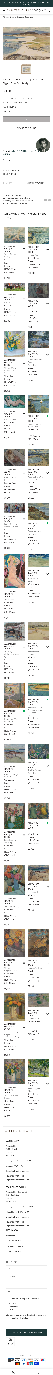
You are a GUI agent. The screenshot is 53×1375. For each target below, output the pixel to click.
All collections (8, 17)
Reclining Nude (10, 419)
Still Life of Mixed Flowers (11, 1097)
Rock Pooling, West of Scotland (35, 478)
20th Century (14, 1309)
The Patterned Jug (11, 906)
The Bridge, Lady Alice (34, 1090)
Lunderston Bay (34, 892)
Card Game (32, 308)
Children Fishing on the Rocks (11, 775)
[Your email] (26, 1291)
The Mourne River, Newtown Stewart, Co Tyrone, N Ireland (35, 711)
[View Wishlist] (45, 10)
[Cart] (48, 10)
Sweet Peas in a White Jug (10, 841)
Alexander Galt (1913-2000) (24, 79)
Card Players (33, 830)
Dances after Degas (35, 968)
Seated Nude (9, 599)
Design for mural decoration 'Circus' (11, 525)
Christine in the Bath (10, 479)
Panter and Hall (29, 1356)
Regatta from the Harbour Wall (34, 425)
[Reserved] (47, 416)
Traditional (13, 1306)
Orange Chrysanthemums (11, 969)
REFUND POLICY (13, 1240)
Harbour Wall (33, 254)
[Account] (36, 12)
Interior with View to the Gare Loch (11, 720)
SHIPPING (10, 1235)
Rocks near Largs (34, 531)
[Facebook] (45, 200)
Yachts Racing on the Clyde (10, 255)
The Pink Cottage (34, 770)
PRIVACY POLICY (13, 1251)
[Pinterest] (49, 200)
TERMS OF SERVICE (14, 1246)
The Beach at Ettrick (33, 579)
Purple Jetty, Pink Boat (35, 361)
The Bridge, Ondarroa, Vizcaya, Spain (11, 654)
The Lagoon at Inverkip (33, 653)
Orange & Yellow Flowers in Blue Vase (10, 370)
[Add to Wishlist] (24, 249)
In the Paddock (10, 302)
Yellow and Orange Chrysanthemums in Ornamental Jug (11, 1034)
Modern (12, 1303)
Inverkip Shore (33, 1018)
